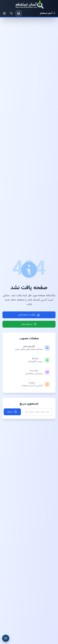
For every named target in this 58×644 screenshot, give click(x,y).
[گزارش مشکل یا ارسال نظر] (5, 638)
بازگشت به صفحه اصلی (27, 314)
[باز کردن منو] (4, 13)
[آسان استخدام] (29, 5)
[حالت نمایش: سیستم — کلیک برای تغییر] (18, 13)
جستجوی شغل (26, 324)
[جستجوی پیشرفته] (11, 13)
